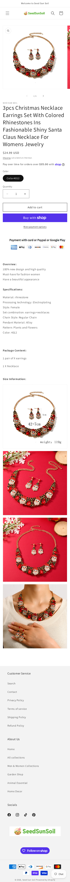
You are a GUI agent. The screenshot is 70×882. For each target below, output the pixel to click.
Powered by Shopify (45, 879)
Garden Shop (15, 774)
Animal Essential (17, 783)
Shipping (7, 158)
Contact (12, 692)
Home (11, 749)
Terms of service (17, 708)
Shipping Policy (16, 717)
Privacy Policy (15, 700)
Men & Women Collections (23, 766)
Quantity (7, 186)
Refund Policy (15, 725)
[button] (7, 13)
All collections (16, 757)
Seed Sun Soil (29, 879)
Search (11, 683)
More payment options (35, 226)
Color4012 (13, 178)
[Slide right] (43, 96)
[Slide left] (27, 96)
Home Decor (14, 791)
